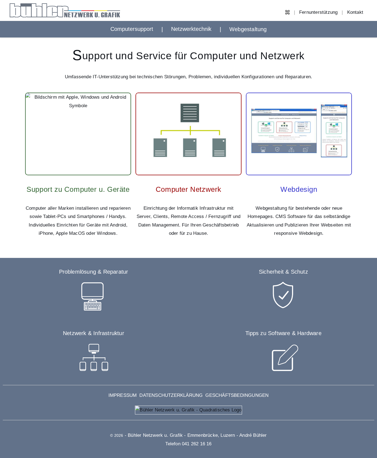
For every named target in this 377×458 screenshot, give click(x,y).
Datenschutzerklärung (171, 395)
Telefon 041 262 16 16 (188, 443)
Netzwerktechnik (191, 29)
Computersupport (131, 29)
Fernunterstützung (318, 12)
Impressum (122, 395)
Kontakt (355, 12)
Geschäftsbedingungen (237, 395)
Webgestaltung (248, 29)
